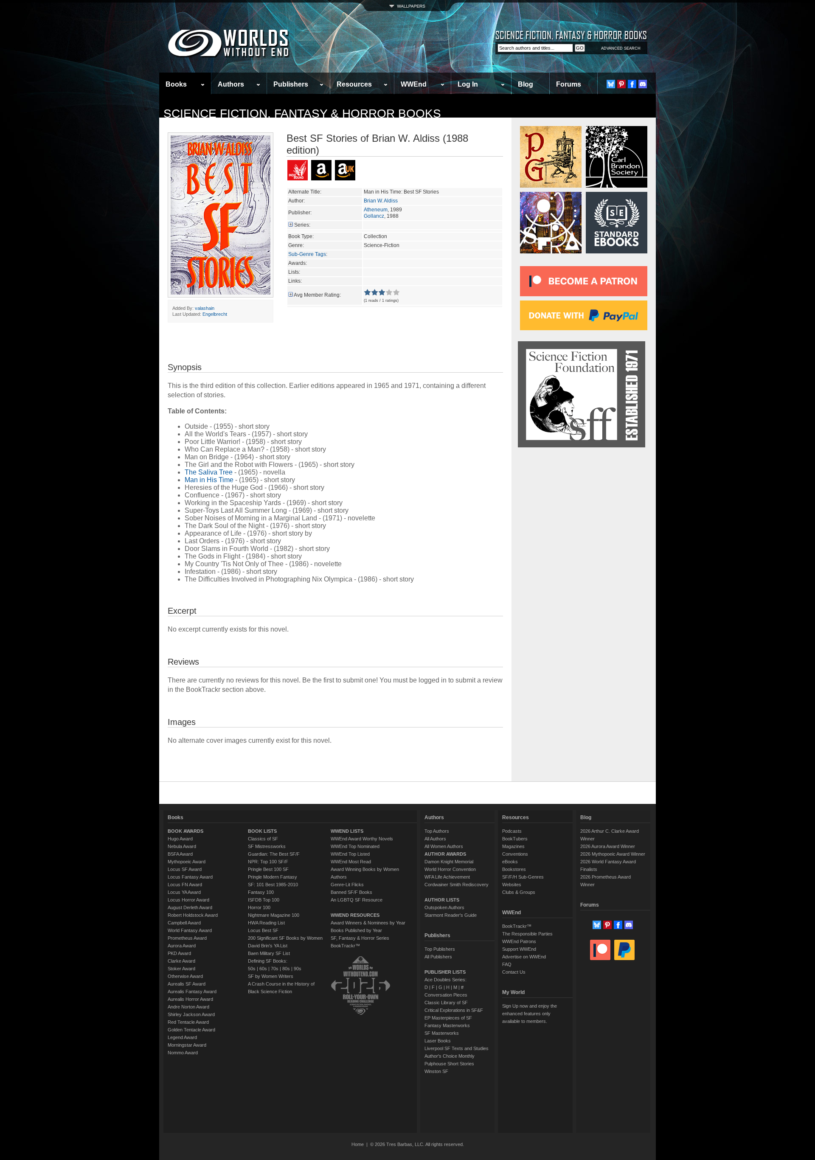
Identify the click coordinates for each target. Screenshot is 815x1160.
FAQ (506, 964)
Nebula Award (182, 846)
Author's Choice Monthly (449, 1056)
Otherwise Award (185, 976)
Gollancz (374, 216)
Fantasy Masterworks (447, 1025)
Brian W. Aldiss (381, 201)
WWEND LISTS (347, 831)
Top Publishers (439, 949)
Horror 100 (259, 907)
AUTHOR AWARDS (445, 854)
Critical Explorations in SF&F (453, 1010)
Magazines (513, 846)
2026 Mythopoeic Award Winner (612, 854)
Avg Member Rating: (317, 295)
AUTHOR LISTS (441, 899)
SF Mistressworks (267, 846)
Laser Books (437, 1040)
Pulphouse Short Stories (449, 1063)
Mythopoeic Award (186, 861)
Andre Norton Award (188, 1006)
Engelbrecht (214, 314)
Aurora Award (182, 945)
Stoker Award (181, 968)
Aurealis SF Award (186, 983)
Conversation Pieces (445, 994)
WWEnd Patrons (519, 941)
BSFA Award (180, 854)
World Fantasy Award (190, 930)
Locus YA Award (184, 892)
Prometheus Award (187, 938)
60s (263, 968)
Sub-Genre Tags (307, 254)
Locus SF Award (185, 869)
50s (252, 968)
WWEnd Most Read (351, 861)
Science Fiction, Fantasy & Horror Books (302, 113)
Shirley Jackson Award (191, 1014)
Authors (231, 84)
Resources (354, 84)
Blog (525, 84)
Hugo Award (180, 838)
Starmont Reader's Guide (450, 915)
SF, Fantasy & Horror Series (360, 938)
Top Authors (436, 831)
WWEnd (414, 84)
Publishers (290, 84)
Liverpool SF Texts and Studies (456, 1048)
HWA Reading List (266, 922)
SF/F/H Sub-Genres (523, 876)
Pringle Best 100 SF (268, 869)
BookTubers (515, 838)
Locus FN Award (185, 884)
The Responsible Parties (527, 933)
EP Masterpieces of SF (448, 1017)
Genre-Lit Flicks (347, 884)
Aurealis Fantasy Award (192, 991)
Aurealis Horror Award (190, 999)
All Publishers (438, 956)
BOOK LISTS (262, 831)
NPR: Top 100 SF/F (268, 861)
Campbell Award (184, 922)
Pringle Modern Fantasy (272, 876)
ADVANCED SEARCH (621, 48)
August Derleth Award (190, 907)
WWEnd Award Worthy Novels (362, 838)
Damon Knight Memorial (448, 861)
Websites (511, 884)
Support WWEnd (519, 949)
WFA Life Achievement (447, 876)
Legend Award (182, 1037)
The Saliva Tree (209, 472)
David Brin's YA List (267, 945)
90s (297, 968)
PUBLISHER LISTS (445, 972)
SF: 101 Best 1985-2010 (273, 884)
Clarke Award (181, 960)
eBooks (510, 861)
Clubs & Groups (518, 892)
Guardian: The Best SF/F (274, 854)
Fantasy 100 (261, 892)
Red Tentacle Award (188, 1022)
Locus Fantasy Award (190, 876)
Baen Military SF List (269, 953)
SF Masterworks (441, 1033)
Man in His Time (209, 479)
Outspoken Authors (444, 907)
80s (286, 968)
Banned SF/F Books (351, 892)
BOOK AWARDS (185, 831)
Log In (468, 84)
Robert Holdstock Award (193, 915)
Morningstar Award (187, 1045)
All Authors (435, 838)
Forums (568, 84)
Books (176, 84)
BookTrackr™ (345, 945)
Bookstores (514, 869)
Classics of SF (263, 838)
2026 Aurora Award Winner (607, 846)
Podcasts (512, 831)
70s (274, 968)
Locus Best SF (263, 930)
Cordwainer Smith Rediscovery (456, 884)
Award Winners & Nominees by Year (368, 922)
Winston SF (436, 1071)
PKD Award (179, 953)
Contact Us (514, 972)
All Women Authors (443, 846)
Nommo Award (183, 1052)
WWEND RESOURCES (355, 915)
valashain (204, 308)
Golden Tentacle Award (191, 1029)
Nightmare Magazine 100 (273, 915)
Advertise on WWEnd (524, 956)
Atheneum (376, 210)
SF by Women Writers (270, 976)
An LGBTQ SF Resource (356, 899)
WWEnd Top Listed (350, 854)
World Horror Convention (450, 869)
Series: (302, 225)
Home (357, 1144)
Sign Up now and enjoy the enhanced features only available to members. (529, 1013)
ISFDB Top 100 (263, 899)
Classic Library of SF (446, 1002)
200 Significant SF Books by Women (285, 938)
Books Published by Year (356, 930)
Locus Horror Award (188, 899)
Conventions (515, 854)
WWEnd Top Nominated (355, 846)
